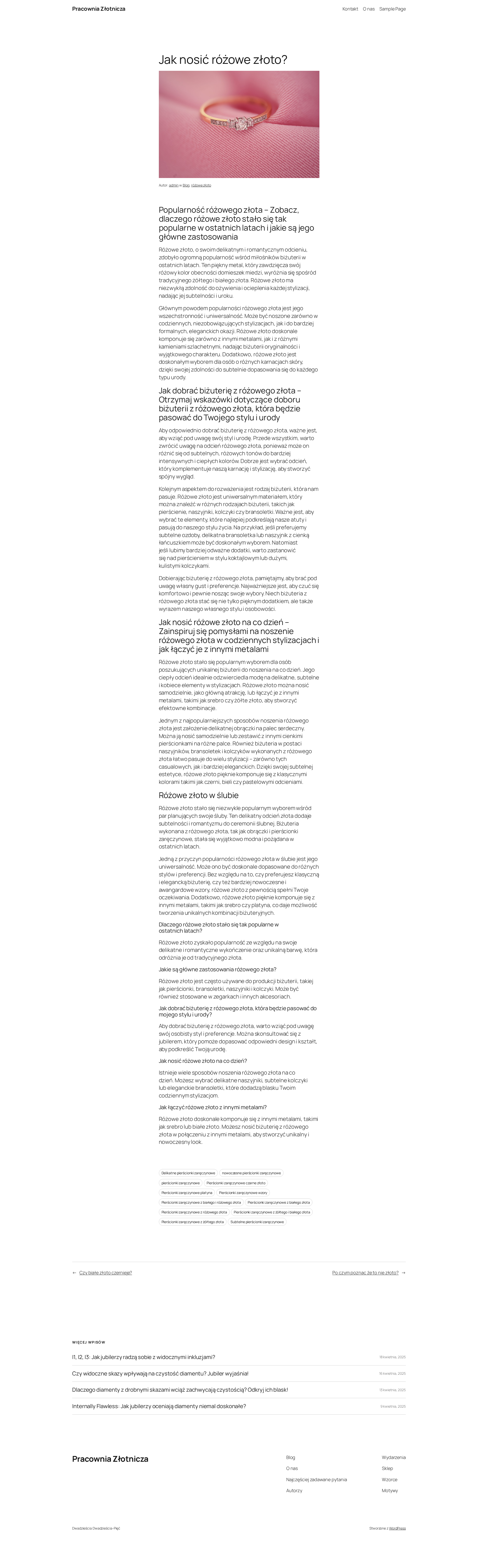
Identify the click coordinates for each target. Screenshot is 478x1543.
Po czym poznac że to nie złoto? (365, 1272)
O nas (369, 9)
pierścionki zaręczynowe (181, 1182)
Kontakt (350, 9)
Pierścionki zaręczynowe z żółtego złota (193, 1221)
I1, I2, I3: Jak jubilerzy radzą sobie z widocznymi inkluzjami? (143, 1357)
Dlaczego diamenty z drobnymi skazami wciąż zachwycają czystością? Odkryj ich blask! (180, 1390)
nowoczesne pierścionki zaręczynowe (251, 1173)
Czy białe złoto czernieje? (105, 1272)
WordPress (397, 1528)
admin (174, 185)
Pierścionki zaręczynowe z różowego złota (194, 1212)
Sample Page (392, 9)
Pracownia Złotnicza (98, 8)
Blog (186, 185)
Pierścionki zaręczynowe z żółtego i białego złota (272, 1212)
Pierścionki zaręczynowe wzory (243, 1192)
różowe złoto (201, 185)
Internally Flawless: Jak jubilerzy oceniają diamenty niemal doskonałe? (159, 1406)
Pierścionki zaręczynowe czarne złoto (236, 1182)
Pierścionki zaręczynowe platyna (187, 1192)
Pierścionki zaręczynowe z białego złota (279, 1202)
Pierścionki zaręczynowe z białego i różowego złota (201, 1202)
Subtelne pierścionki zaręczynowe (257, 1221)
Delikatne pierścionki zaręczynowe (188, 1173)
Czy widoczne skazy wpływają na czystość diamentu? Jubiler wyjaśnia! (160, 1373)
